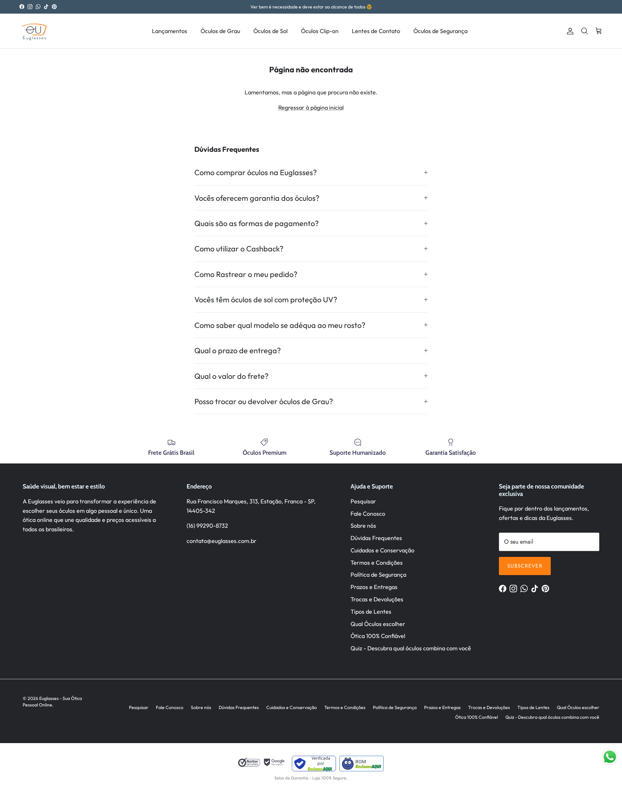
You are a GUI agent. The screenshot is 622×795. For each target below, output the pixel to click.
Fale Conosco (368, 513)
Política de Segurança (378, 574)
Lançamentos (169, 31)
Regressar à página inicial (311, 107)
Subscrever (524, 566)
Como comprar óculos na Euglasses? (255, 172)
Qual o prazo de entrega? (237, 350)
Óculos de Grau (220, 31)
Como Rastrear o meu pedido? (245, 274)
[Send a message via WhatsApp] (610, 757)
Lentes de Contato (376, 31)
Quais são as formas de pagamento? (256, 223)
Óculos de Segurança (440, 31)
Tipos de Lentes (371, 611)
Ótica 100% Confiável (378, 636)
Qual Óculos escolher (378, 624)
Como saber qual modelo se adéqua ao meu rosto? (279, 325)
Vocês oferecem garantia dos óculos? (256, 198)
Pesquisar (363, 501)
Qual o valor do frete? (231, 376)
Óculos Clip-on (320, 31)
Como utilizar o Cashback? (238, 248)
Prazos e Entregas (374, 587)
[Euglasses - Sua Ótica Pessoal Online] (34, 31)
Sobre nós (363, 525)
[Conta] (569, 31)
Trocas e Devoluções (377, 599)
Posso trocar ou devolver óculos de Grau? (263, 401)
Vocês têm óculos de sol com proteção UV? (265, 299)
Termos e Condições (377, 562)
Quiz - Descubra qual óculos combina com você (411, 648)
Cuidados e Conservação (382, 550)
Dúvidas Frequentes (376, 538)
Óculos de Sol (270, 31)
